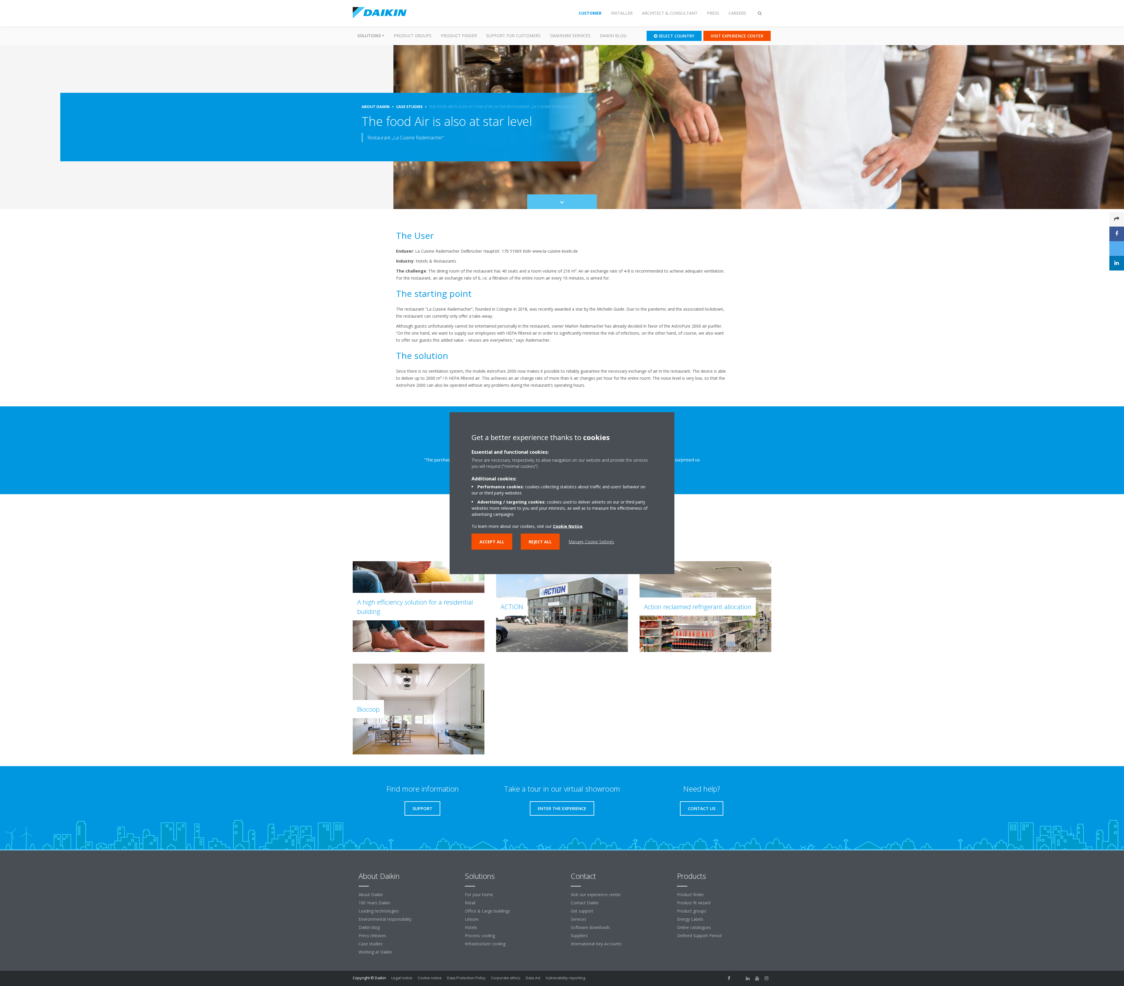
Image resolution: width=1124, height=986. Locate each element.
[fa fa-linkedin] (748, 978)
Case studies (371, 943)
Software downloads (590, 927)
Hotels (471, 927)
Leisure (472, 919)
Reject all (540, 542)
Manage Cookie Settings (591, 542)
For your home (479, 894)
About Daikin (371, 894)
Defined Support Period (700, 935)
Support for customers (513, 35)
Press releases (372, 935)
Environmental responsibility (385, 919)
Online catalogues (694, 927)
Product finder (459, 35)
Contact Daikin (585, 902)
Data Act (533, 977)
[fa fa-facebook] (729, 978)
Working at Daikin (375, 952)
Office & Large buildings (487, 911)
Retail (470, 902)
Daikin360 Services (570, 35)
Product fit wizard (693, 902)
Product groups (412, 35)
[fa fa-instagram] (766, 978)
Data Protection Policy (466, 977)
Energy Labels (690, 919)
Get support (582, 911)
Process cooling (480, 935)
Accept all (491, 542)
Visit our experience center (596, 894)
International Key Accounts (596, 943)
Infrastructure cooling (485, 943)
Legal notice (401, 977)
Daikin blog (613, 35)
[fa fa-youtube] (757, 978)
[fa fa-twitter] (738, 978)
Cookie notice (430, 977)
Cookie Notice (567, 526)
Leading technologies (379, 911)
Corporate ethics (505, 977)
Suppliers (579, 935)
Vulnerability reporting (565, 977)
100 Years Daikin (374, 902)
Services (578, 919)
